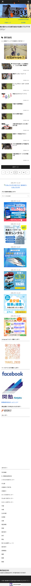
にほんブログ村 (15, 187)
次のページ (15, 167)
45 (23, 172)
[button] (28, 196)
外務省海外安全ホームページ (9, 402)
